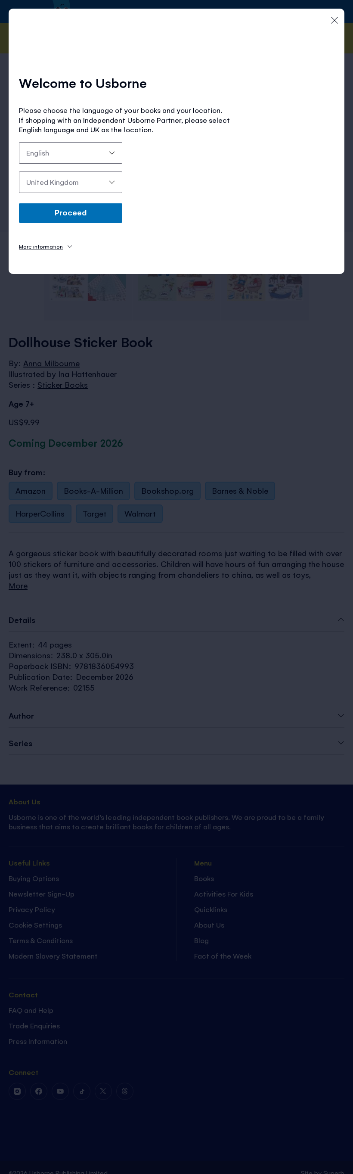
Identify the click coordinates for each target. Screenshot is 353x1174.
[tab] (45, 246)
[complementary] (176, 587)
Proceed (71, 212)
